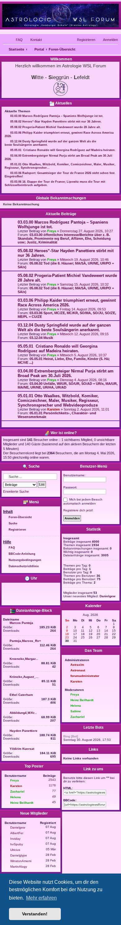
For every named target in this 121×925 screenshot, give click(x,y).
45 (54, 802)
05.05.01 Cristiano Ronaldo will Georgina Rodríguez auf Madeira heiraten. (57, 348)
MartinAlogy (18, 866)
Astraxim (77, 664)
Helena (15, 797)
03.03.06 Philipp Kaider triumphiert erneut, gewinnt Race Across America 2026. (67, 302)
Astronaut (77, 670)
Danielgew (17, 827)
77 (54, 791)
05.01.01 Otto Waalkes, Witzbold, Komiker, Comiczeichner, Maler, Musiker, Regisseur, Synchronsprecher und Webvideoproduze (58, 400)
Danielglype (18, 855)
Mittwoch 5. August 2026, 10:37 (83, 355)
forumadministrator (84, 676)
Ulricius (15, 850)
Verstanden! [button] (34, 913)
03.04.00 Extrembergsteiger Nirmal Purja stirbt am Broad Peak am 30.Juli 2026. (66, 373)
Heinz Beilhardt (21, 802)
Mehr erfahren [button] (41, 898)
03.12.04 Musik (41, 338)
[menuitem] (16, 39)
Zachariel (17, 791)
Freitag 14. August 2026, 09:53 (83, 309)
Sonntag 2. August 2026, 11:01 (86, 409)
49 (54, 796)
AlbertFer (16, 833)
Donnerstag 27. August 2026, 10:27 (86, 231)
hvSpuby (16, 844)
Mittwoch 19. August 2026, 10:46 (84, 259)
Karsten (53, 409)
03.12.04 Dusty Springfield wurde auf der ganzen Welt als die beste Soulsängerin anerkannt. (64, 327)
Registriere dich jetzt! (78, 510)
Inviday (15, 838)
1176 (52, 785)
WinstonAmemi (20, 861)
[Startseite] (60, 15)
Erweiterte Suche (16, 491)
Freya (51, 231)
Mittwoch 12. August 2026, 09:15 (84, 334)
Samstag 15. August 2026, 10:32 (84, 284)
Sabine (75, 711)
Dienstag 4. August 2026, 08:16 (83, 380)
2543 (52, 779)
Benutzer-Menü (93, 466)
